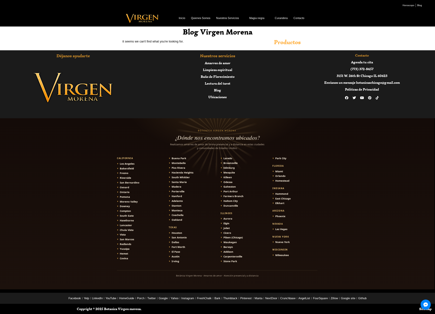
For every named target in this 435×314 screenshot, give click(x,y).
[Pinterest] (369, 97)
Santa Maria (179, 182)
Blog (217, 90)
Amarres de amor (217, 63)
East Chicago (283, 198)
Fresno (124, 173)
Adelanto (177, 201)
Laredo (227, 158)
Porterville (178, 191)
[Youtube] (362, 97)
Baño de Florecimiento (217, 76)
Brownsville (230, 163)
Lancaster (126, 225)
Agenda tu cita (362, 62)
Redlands (125, 244)
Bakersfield (127, 168)
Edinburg (229, 167)
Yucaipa (124, 248)
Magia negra (256, 18)
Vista (123, 234)
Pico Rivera (178, 167)
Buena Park (179, 158)
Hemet (124, 253)
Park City (280, 158)
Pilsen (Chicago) (233, 237)
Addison (228, 251)
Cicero (227, 232)
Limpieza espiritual (217, 69)
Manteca (177, 210)
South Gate (127, 215)
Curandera (281, 18)
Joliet (226, 228)
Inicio (182, 18)
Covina (124, 258)
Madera (176, 186)
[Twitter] (354, 97)
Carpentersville (232, 256)
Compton (125, 211)
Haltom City (230, 201)
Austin (176, 256)
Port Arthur (230, 191)
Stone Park (230, 261)
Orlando (280, 176)
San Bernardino (129, 182)
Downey (125, 206)
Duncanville (230, 205)
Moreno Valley (129, 201)
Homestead (282, 180)
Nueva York (282, 242)
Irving (175, 261)
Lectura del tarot (217, 83)
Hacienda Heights (182, 172)
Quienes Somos (200, 18)
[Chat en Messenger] (426, 305)
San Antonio (179, 237)
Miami (279, 171)
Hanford (177, 196)
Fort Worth (178, 247)
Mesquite (229, 172)
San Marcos (127, 239)
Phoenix (280, 216)
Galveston (229, 186)
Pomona (125, 196)
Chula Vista (127, 230)
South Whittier (181, 177)
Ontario (124, 192)
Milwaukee (282, 255)
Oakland (177, 219)
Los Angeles (127, 163)
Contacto (298, 18)
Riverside (125, 177)
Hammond (281, 193)
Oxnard (124, 187)
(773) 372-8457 (362, 69)
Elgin (226, 223)
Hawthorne (127, 220)
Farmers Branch (233, 196)
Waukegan (230, 242)
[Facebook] (346, 97)
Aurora (227, 218)
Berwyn (228, 247)
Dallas (175, 242)
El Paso (176, 251)
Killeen (227, 177)
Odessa (227, 182)
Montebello (179, 163)
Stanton (176, 205)
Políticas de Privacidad (362, 89)
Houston (177, 232)
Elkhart (279, 203)
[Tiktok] (377, 97)
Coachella (178, 215)
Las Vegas (281, 229)
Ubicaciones (217, 97)
